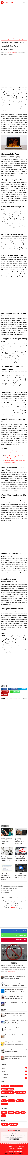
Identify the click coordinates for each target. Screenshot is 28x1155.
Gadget (4, 1101)
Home (5, 1146)
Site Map (19, 1148)
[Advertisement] (14, 22)
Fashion (11, 1112)
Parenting (5, 1124)
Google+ (6, 691)
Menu (25, 2)
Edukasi (14, 1071)
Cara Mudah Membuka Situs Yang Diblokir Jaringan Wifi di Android (13, 947)
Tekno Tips (20, 1101)
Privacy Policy (11, 1148)
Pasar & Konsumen (16, 1086)
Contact (15, 1146)
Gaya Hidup (14, 1074)
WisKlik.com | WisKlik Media (14, 1151)
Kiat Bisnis (5, 1086)
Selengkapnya (11, 971)
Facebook (14, 688)
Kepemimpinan (20, 1092)
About (10, 1146)
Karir (23, 1112)
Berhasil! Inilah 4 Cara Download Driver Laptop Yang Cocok (21, 875)
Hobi (17, 1112)
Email (5, 694)
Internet (4, 1104)
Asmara (4, 1112)
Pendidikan (13, 1124)
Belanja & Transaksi (7, 1092)
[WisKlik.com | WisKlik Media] (7, 2)
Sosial (3, 1115)
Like (5, 688)
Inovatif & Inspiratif (7, 1089)
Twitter (24, 688)
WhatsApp (16, 691)
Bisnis (14, 1068)
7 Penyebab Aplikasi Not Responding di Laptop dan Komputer (21, 858)
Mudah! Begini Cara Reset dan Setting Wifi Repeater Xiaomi (7, 858)
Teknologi (14, 1078)
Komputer (11, 1101)
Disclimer (21, 1146)
